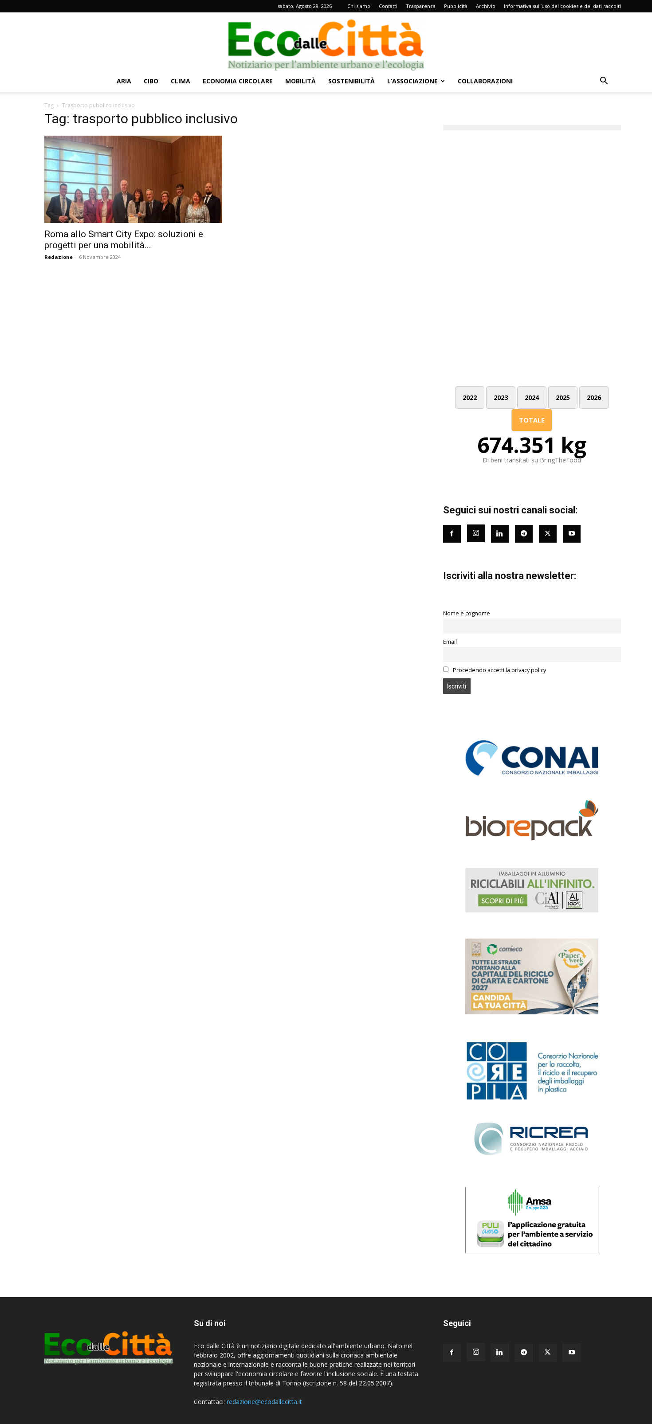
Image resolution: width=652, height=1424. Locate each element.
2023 (501, 397)
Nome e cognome (466, 613)
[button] (603, 82)
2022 (470, 397)
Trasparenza (421, 6)
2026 (594, 397)
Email (450, 641)
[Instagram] (476, 533)
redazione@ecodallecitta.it (264, 1401)
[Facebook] (452, 534)
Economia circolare (238, 81)
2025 (563, 397)
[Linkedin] (500, 534)
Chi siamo (358, 6)
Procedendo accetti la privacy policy (499, 670)
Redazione (58, 257)
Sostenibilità (351, 81)
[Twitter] (548, 534)
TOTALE (532, 420)
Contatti (388, 6)
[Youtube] (572, 534)
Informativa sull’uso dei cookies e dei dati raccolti (562, 6)
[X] (548, 1352)
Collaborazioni (485, 81)
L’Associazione (412, 81)
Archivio (485, 6)
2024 (532, 397)
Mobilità (300, 81)
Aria (124, 81)
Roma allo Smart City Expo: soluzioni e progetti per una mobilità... (123, 239)
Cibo (151, 81)
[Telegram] (524, 534)
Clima (180, 81)
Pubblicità (455, 6)
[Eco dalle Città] (326, 41)
